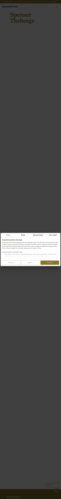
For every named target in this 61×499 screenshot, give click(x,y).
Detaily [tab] (23, 235)
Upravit (29, 262)
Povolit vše (50, 262)
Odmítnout (11, 262)
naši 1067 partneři (10, 242)
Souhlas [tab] (8, 235)
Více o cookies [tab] (53, 235)
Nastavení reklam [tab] (38, 235)
